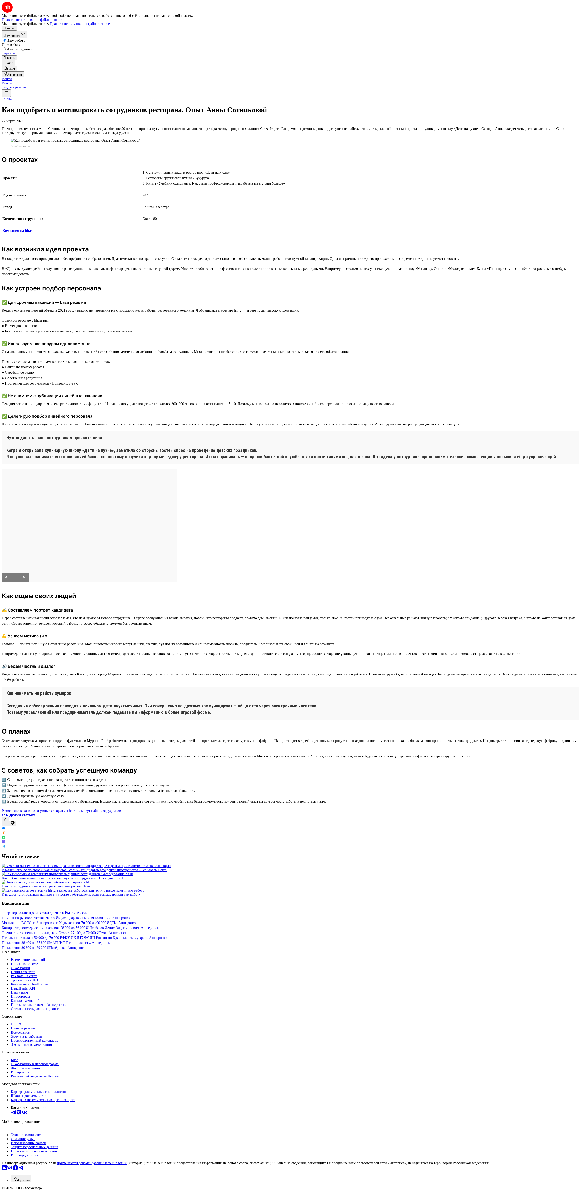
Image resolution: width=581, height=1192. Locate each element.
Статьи (7, 99)
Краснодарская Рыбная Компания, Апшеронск (94, 918)
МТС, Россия (77, 913)
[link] (9, 68)
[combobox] (21, 1178)
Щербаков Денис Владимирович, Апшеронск (123, 928)
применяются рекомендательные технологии (92, 1163)
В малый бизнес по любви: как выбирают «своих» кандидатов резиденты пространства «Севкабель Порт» (84, 870)
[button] (7, 79)
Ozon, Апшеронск (113, 933)
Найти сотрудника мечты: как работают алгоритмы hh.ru (46, 886)
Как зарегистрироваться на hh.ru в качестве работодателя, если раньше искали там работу (71, 894)
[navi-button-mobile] (6, 93)
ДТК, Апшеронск (122, 923)
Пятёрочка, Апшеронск (67, 948)
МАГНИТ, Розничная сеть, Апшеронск (79, 943)
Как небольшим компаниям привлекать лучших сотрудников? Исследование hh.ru (65, 878)
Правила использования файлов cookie (80, 24)
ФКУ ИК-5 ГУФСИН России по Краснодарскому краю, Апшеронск (114, 938)
